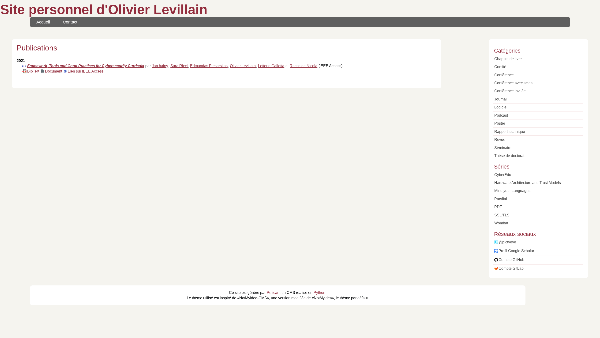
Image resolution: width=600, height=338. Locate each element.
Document (53, 71)
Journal (500, 99)
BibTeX (33, 71)
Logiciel (500, 107)
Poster (499, 123)
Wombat (501, 223)
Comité (500, 67)
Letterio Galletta (271, 66)
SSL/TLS (502, 215)
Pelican (273, 293)
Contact (70, 21)
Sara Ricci (179, 66)
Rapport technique (509, 132)
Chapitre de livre (508, 59)
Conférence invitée (510, 91)
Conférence (504, 75)
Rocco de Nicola (303, 66)
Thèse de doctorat (509, 156)
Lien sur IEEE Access (86, 71)
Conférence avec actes (513, 83)
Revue (499, 140)
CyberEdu (502, 175)
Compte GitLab (511, 268)
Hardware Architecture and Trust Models (527, 183)
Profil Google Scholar (516, 251)
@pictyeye (507, 242)
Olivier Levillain (243, 66)
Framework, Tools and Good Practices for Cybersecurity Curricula (85, 66)
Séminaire (502, 148)
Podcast (501, 115)
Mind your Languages (512, 191)
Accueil (43, 21)
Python (319, 293)
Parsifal (500, 199)
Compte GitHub (511, 260)
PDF (498, 207)
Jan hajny (160, 66)
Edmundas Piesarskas (209, 66)
